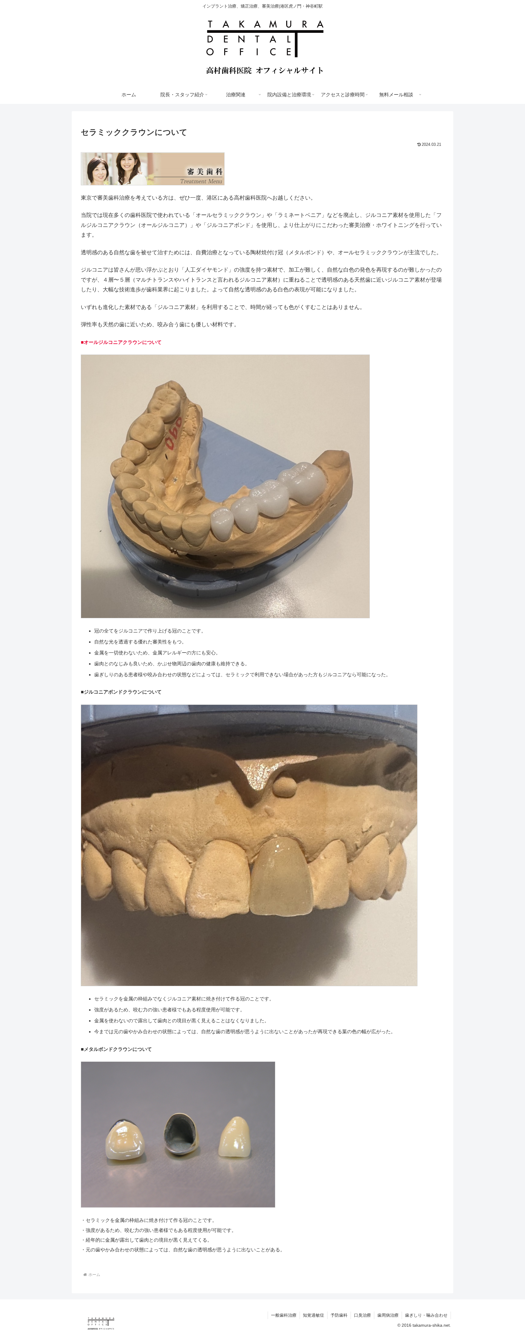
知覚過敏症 (313, 1315)
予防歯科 (339, 1315)
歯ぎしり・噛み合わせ (426, 1315)
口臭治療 (362, 1315)
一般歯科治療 (284, 1315)
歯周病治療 (388, 1315)
